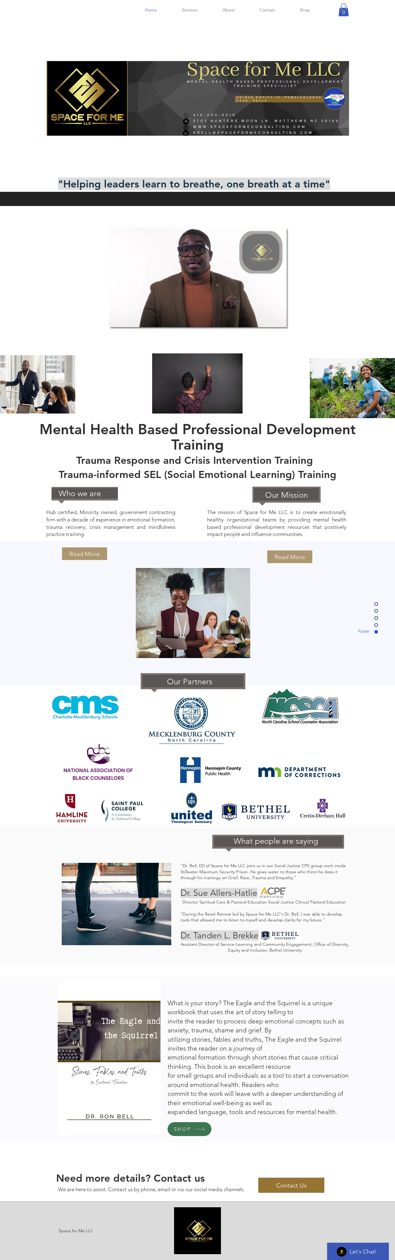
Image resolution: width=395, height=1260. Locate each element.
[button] (343, 9)
